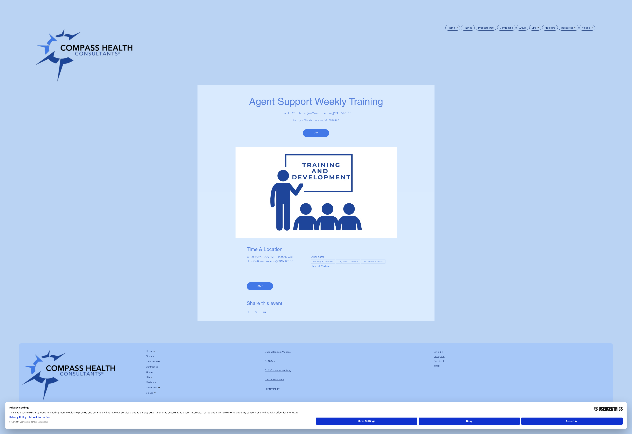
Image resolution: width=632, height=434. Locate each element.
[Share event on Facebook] (248, 312)
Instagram (439, 356)
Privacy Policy (272, 388)
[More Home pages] (457, 28)
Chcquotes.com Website (278, 351)
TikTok (437, 365)
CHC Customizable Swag (278, 370)
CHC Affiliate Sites (274, 379)
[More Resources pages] (575, 28)
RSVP (316, 133)
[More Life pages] (538, 28)
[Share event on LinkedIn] (264, 312)
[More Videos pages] (591, 28)
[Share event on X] (256, 312)
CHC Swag (270, 361)
